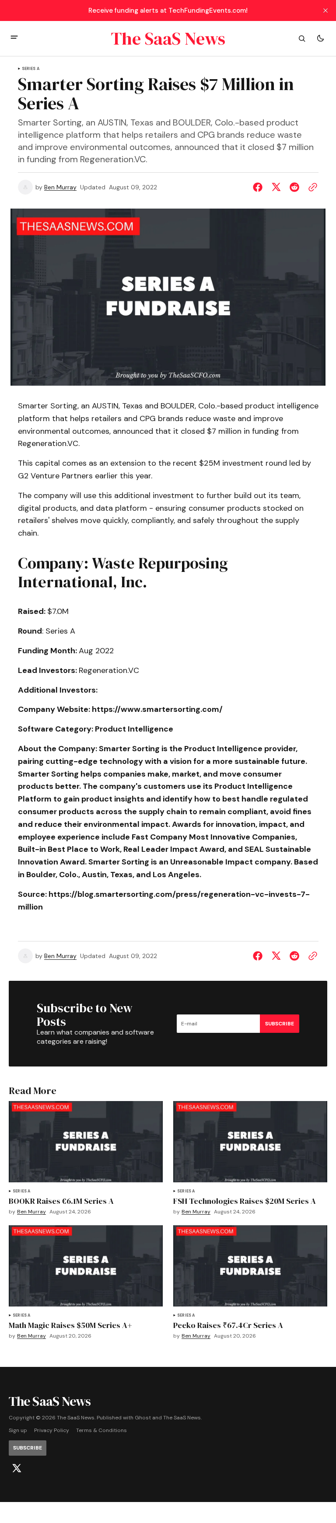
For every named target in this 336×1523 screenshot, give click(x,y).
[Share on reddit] (294, 187)
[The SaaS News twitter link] (16, 1468)
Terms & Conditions (101, 1430)
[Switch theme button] (320, 38)
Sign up (18, 1430)
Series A (30, 69)
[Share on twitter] (276, 187)
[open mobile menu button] (14, 38)
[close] (325, 10)
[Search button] (302, 38)
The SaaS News (182, 1418)
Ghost (143, 1418)
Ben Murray (60, 187)
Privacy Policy (51, 1430)
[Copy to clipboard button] (311, 187)
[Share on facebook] (259, 187)
